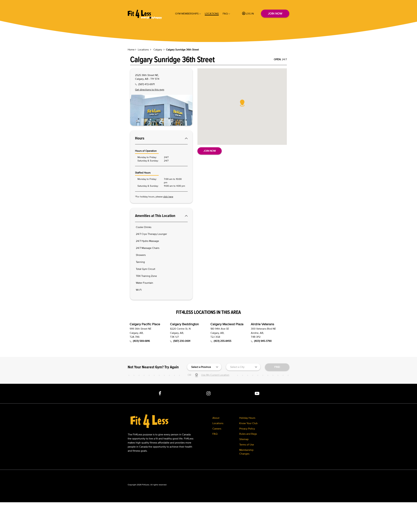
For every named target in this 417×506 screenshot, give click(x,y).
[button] (242, 103)
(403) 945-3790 (263, 340)
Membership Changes (246, 451)
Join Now (275, 13)
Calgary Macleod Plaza (227, 324)
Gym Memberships (187, 13)
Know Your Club (248, 423)
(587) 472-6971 (146, 84)
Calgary (157, 49)
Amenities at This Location (155, 216)
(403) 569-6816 (141, 340)
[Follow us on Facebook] (160, 393)
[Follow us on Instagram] (208, 393)
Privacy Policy (247, 428)
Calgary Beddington (184, 324)
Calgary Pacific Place (145, 324)
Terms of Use (246, 444)
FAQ (225, 13)
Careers (216, 428)
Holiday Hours (247, 417)
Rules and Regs (248, 433)
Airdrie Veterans (262, 324)
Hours (139, 138)
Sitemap (244, 439)
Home (131, 49)
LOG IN (250, 13)
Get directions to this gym (149, 89)
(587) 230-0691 (181, 340)
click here (168, 196)
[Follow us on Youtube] (257, 393)
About (215, 417)
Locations (212, 13)
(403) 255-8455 (222, 340)
